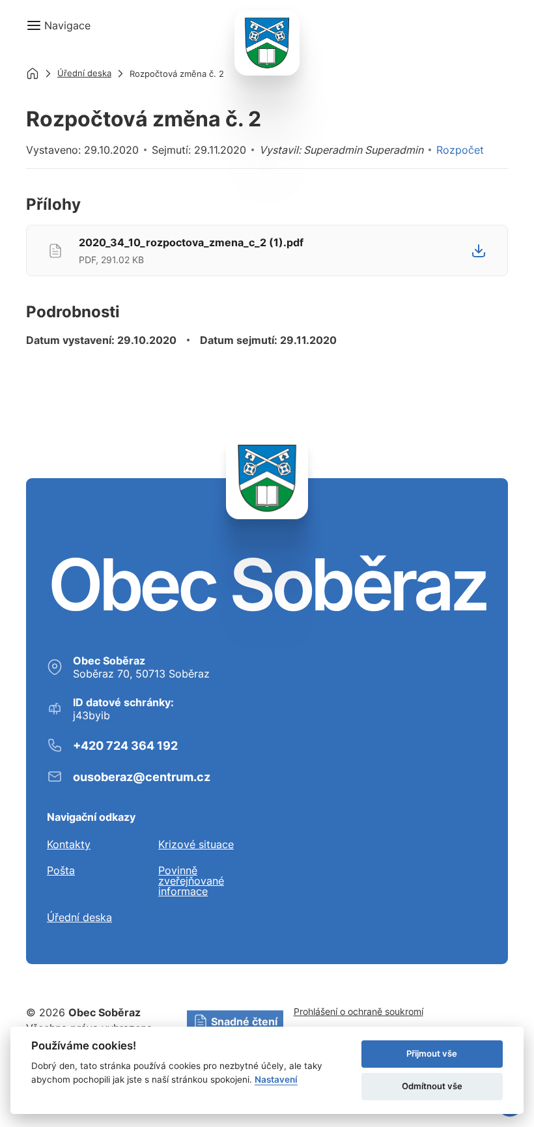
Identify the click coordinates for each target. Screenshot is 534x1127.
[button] (58, 25)
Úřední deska (84, 73)
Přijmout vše (431, 1053)
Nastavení (276, 1079)
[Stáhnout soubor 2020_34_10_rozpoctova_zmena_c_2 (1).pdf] (478, 250)
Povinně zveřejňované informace (191, 880)
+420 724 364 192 (125, 745)
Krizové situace (196, 844)
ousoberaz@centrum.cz (141, 777)
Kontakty (69, 844)
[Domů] (32, 73)
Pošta (61, 871)
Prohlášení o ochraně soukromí (358, 1011)
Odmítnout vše (432, 1086)
